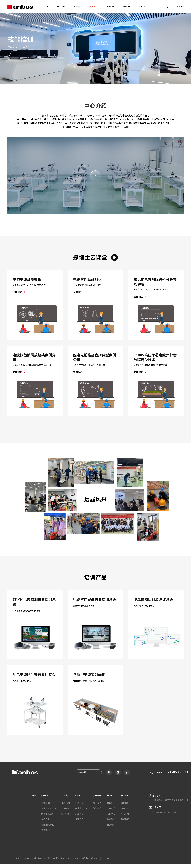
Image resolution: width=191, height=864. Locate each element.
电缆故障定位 (47, 803)
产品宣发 (111, 808)
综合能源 (65, 814)
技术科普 (111, 819)
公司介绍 (125, 803)
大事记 (110, 803)
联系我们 (125, 819)
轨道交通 (65, 808)
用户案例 (110, 7)
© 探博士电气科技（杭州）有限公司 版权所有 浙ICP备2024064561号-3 (45, 858)
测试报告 (97, 808)
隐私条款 (95, 858)
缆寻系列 (97, 803)
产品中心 (61, 7)
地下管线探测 (47, 814)
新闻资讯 (126, 7)
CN (177, 6)
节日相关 (111, 814)
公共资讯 (111, 825)
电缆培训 (45, 830)
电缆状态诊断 (47, 825)
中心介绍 (79, 803)
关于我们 (142, 7)
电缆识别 (45, 819)
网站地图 (85, 858)
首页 (46, 7)
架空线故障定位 (48, 808)
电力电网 (65, 803)
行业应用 (65, 795)
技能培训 (93, 7)
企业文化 (125, 808)
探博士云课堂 (90, 257)
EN (182, 6)
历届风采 (79, 814)
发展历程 (125, 814)
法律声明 (106, 858)
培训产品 (79, 819)
